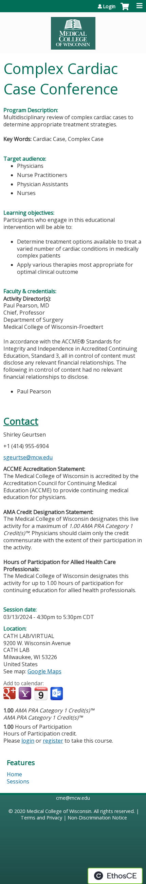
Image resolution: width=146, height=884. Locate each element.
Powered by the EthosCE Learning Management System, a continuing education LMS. (115, 876)
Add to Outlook (57, 694)
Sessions (18, 781)
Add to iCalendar (41, 693)
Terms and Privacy (41, 817)
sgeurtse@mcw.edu (28, 457)
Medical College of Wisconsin (58, 811)
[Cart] (125, 10)
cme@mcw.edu (73, 798)
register (53, 740)
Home (14, 774)
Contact (20, 421)
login (27, 740)
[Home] (73, 31)
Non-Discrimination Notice (97, 817)
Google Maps (44, 671)
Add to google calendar (10, 694)
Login (109, 6)
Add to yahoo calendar (26, 694)
